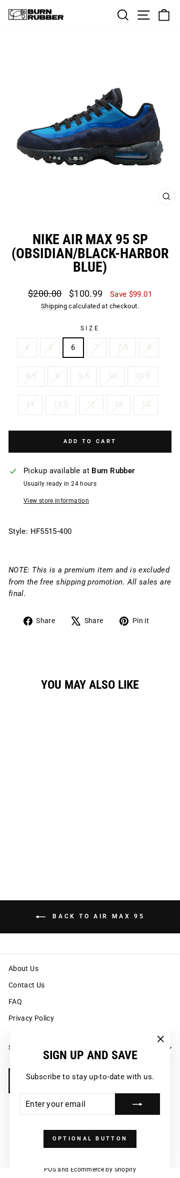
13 (118, 404)
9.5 (83, 375)
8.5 (31, 375)
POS (50, 1169)
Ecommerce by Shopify (103, 1169)
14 (146, 404)
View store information (56, 500)
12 (91, 404)
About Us (23, 968)
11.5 (61, 404)
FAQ (15, 1002)
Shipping (54, 306)
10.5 (143, 375)
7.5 (123, 347)
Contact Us (26, 985)
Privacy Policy (31, 1018)
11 (30, 404)
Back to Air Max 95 (97, 916)
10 (112, 375)
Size (90, 328)
